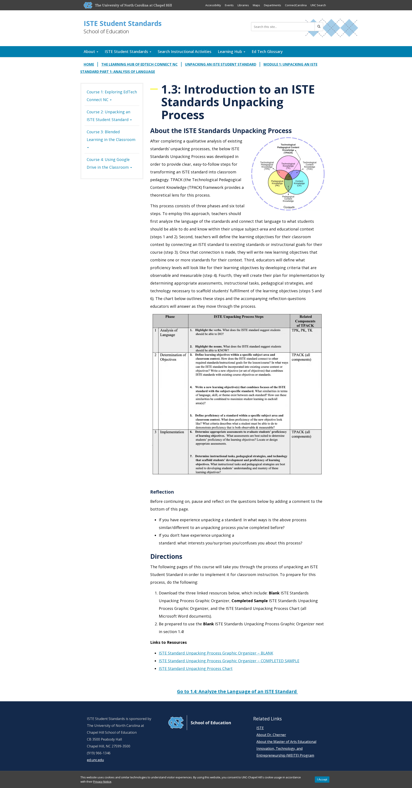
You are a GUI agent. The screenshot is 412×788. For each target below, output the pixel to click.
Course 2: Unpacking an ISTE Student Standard (108, 115)
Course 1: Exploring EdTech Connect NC (112, 95)
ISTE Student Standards (123, 23)
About (90, 51)
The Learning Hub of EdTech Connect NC (139, 64)
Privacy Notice (102, 781)
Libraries (243, 5)
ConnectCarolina (296, 5)
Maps (256, 5)
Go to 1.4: (237, 691)
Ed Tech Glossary (267, 51)
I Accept (322, 779)
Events (229, 5)
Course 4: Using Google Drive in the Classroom (108, 163)
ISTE (260, 728)
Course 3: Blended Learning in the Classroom (111, 135)
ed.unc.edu (95, 760)
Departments (272, 5)
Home (89, 64)
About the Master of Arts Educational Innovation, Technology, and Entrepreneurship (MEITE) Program (286, 748)
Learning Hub (230, 51)
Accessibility (213, 5)
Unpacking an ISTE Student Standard (220, 64)
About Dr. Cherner (271, 734)
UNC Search (318, 5)
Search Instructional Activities (184, 51)
